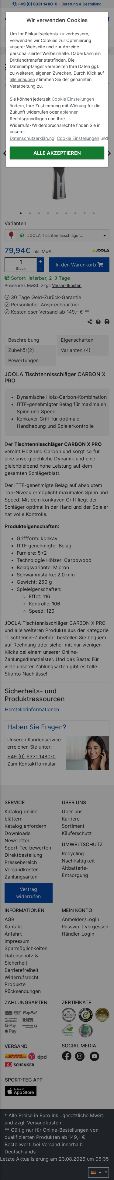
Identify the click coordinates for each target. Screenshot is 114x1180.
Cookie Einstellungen (73, 99)
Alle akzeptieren (57, 153)
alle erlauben (22, 79)
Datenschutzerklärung (32, 138)
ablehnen (69, 111)
